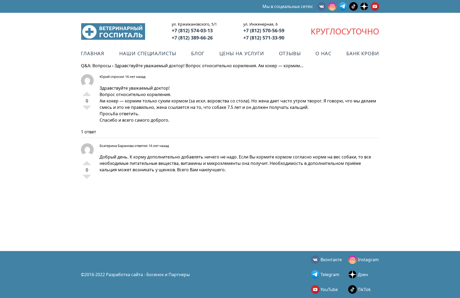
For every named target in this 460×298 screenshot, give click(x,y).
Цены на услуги (241, 53)
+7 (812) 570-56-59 (263, 30)
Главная (92, 53)
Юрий (105, 76)
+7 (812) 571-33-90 (263, 37)
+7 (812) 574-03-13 (192, 30)
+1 (87, 92)
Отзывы (290, 53)
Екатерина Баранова (117, 145)
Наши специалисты (147, 53)
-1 (87, 110)
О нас (323, 53)
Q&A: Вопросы (96, 66)
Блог (198, 53)
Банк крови (362, 53)
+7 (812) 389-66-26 (192, 37)
